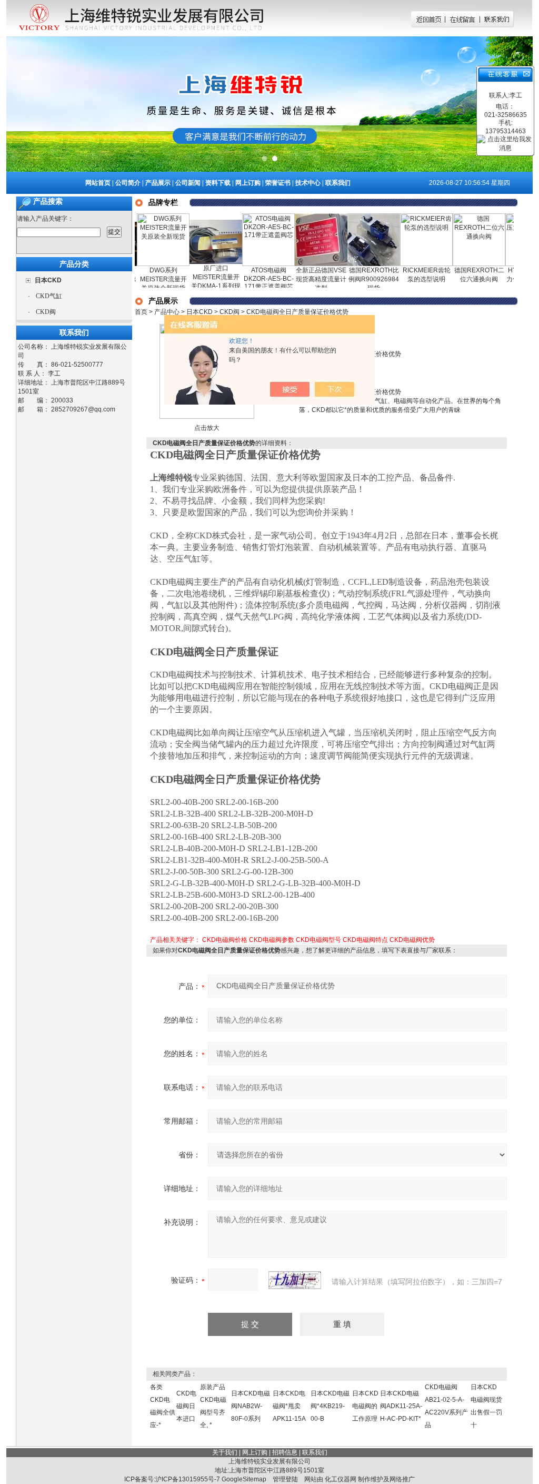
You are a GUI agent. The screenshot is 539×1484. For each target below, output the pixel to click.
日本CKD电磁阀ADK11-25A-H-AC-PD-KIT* (401, 1406)
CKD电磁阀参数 (271, 940)
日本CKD (199, 312)
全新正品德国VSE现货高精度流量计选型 (303, 279)
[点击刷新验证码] (294, 1280)
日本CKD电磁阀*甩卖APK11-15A (289, 1406)
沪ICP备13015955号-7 (187, 1479)
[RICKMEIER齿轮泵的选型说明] (409, 217)
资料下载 (218, 182)
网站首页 (98, 182)
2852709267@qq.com (83, 409)
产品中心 (166, 312)
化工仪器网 (340, 1479)
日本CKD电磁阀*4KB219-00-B (330, 1406)
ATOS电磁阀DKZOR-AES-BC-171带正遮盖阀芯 (251, 278)
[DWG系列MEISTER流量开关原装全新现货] (145, 217)
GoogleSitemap (244, 1479)
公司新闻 (188, 182)
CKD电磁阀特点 (365, 940)
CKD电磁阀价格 (224, 940)
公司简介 (128, 182)
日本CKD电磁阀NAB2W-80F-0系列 (250, 1406)
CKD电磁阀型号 (318, 940)
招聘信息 (284, 1452)
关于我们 (224, 1452)
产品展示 (158, 182)
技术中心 (308, 182)
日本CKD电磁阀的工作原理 (365, 1406)
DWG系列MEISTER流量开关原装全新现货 (146, 279)
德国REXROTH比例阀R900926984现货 (356, 279)
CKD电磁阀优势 (412, 940)
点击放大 (206, 427)
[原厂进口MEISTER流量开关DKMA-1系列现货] (198, 215)
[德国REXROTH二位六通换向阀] (461, 217)
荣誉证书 (278, 182)
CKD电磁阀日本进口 (186, 1406)
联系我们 (338, 182)
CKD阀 (46, 312)
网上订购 (248, 182)
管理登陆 (285, 1479)
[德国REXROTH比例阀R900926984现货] (356, 217)
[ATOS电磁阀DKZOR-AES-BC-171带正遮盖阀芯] (251, 217)
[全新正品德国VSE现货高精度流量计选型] (303, 217)
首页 (141, 312)
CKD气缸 (49, 296)
